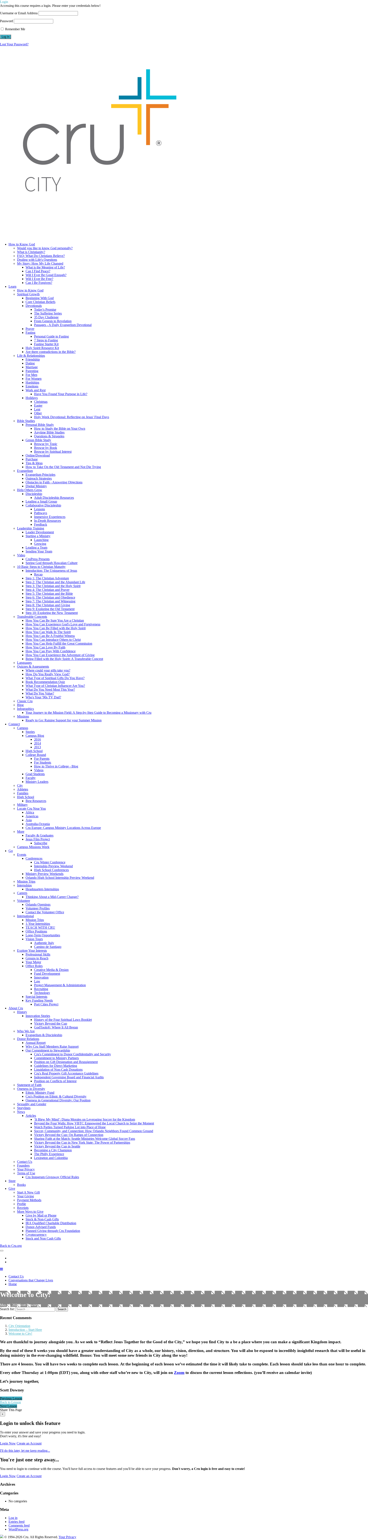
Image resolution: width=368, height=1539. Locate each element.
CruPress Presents (38, 559)
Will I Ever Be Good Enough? (46, 275)
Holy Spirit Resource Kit (42, 348)
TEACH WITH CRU (40, 927)
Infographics (25, 709)
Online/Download (38, 455)
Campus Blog (35, 735)
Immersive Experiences (49, 517)
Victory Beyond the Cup (50, 1023)
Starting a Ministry (38, 536)
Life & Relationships (31, 355)
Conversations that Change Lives (31, 1280)
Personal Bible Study (40, 424)
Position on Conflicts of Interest (55, 1081)
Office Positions (36, 931)
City (20, 785)
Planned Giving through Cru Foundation (53, 1231)
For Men (31, 375)
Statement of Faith (29, 1085)
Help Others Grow (29, 490)
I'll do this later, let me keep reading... (25, 1450)
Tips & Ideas (34, 463)
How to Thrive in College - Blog (56, 766)
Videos (38, 770)
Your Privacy (26, 1169)
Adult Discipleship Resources (54, 497)
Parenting (32, 371)
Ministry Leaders (37, 781)
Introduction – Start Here (25, 1330)
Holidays (32, 398)
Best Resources (36, 801)
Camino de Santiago (47, 947)
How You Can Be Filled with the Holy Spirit (56, 628)
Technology (42, 993)
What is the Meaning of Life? (45, 267)
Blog (20, 705)
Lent (37, 409)
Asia (29, 820)
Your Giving (25, 1196)
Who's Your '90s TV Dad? (43, 697)
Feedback (40, 524)
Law (37, 981)
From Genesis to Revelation (53, 321)
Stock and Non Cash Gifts (43, 1238)
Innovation (41, 977)
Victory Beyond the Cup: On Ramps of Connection (68, 1135)
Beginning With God (40, 298)
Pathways (40, 513)
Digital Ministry (36, 486)
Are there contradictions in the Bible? (51, 352)
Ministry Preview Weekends (44, 874)
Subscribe (40, 843)
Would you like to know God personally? (45, 248)
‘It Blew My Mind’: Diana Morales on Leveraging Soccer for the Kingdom (84, 1119)
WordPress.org (18, 1529)
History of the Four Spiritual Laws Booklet (63, 1019)
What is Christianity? (31, 252)
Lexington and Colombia (51, 1158)
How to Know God (30, 290)
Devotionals (34, 306)
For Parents (41, 758)
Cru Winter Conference (49, 862)
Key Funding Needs (39, 1000)
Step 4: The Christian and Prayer (47, 590)
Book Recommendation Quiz (45, 682)
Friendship (33, 359)
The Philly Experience (49, 1154)
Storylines (23, 1108)
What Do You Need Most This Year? (50, 689)
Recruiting (41, 989)
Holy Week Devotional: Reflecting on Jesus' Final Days (71, 417)
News (21, 1112)
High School (34, 751)
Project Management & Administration (60, 985)
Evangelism (25, 471)
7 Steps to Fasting (46, 340)
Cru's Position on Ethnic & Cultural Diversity (56, 1096)
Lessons (39, 509)
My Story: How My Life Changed (40, 263)
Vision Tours (34, 939)
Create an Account (29, 1443)
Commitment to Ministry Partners (56, 1058)
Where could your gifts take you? (48, 670)
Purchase (32, 459)
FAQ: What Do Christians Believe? (41, 256)
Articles (31, 1115)
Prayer (30, 329)
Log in (13, 1518)
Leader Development (40, 532)
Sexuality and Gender (31, 1104)
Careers (22, 893)
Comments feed (19, 1525)
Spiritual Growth (28, 294)
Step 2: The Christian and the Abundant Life (55, 582)
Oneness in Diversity (31, 1089)
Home (13, 1284)
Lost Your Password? (14, 44)
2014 (37, 743)
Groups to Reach (37, 958)
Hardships (32, 382)
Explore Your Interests (32, 950)
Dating (30, 363)
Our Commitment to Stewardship (48, 1050)
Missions (23, 716)
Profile (21, 1204)
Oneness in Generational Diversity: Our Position (58, 1100)
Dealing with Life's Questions (37, 259)
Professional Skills (38, 954)
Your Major (33, 962)
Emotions (32, 386)
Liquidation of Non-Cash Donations (58, 1069)
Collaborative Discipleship (43, 505)
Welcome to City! (20, 1333)
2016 (37, 739)
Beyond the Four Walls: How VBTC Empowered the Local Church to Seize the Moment (94, 1123)
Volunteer (23, 900)
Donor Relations (28, 1039)
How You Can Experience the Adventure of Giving (60, 655)
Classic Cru (25, 701)
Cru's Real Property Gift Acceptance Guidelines (66, 1073)
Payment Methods (29, 1200)
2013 (37, 747)
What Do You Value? (40, 693)
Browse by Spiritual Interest (53, 451)
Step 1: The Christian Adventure (47, 578)
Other (38, 413)
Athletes (22, 789)
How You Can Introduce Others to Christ (53, 639)
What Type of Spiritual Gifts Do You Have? (55, 678)
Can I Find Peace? (38, 271)
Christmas (40, 401)
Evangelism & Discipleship (44, 1035)
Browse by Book (45, 448)
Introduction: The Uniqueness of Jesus (51, 570)
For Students (42, 762)
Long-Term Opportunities (43, 935)
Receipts (23, 1208)
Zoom (179, 1372)
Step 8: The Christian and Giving (48, 605)
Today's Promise (45, 309)
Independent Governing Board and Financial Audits (69, 1077)
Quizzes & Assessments (33, 666)
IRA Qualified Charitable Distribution (51, 1223)
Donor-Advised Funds (41, 1227)
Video (21, 555)
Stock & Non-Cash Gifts (42, 1219)
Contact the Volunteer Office (45, 912)
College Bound (36, 755)
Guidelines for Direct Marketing (55, 1066)
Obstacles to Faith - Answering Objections (54, 482)
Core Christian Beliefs (40, 302)
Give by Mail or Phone (41, 1215)
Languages (24, 662)
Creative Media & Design (51, 970)
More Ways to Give (30, 1211)
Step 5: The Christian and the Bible (49, 593)
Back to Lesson (10, 1402)
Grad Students (35, 774)
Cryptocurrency (36, 1234)
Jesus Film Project (38, 839)
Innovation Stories (38, 1016)
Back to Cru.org (11, 1245)
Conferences (34, 858)
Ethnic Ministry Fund (40, 1092)
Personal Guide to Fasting (51, 336)
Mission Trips (26, 881)
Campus (22, 728)
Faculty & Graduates (39, 835)
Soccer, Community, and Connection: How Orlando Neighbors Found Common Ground (93, 1131)
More (20, 831)
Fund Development (47, 973)
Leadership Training (30, 528)
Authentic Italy (44, 943)
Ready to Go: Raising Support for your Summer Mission (64, 720)
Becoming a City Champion (53, 1150)
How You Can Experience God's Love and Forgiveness (63, 624)
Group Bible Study (38, 440)
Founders (23, 1165)
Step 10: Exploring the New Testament (52, 613)
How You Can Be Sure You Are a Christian (55, 620)
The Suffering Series (48, 313)
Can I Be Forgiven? (39, 282)
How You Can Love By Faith (45, 647)
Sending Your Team (39, 551)
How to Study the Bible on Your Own (59, 428)
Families (22, 793)
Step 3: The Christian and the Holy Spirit (53, 586)
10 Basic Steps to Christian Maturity (41, 567)
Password (6, 21)
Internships (24, 885)
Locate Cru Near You (31, 808)
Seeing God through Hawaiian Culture (52, 563)
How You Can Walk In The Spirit (48, 632)
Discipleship (34, 494)
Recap (38, 574)
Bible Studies (26, 421)
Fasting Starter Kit (46, 344)
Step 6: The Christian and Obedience (50, 597)
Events (21, 854)
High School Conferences (51, 870)
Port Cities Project (46, 1004)
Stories (30, 732)
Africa (30, 812)
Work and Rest (36, 390)
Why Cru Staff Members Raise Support (52, 1046)
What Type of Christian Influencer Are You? (55, 686)
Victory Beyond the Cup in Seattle (57, 1146)
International (25, 916)
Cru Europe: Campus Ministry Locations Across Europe (63, 828)
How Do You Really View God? (48, 674)
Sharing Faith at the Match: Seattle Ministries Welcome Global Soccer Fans (84, 1138)
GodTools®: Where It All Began (56, 1027)
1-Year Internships (38, 923)
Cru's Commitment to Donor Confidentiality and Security (72, 1054)
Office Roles (34, 966)
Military (22, 804)
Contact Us (24, 1161)
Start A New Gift (28, 1192)
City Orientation (19, 1326)
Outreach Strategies (39, 478)
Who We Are (26, 1031)
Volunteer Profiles (38, 908)
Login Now (8, 1443)
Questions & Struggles (49, 436)
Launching (41, 540)
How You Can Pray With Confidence (51, 651)
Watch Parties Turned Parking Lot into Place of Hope (70, 1127)
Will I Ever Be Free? (39, 279)
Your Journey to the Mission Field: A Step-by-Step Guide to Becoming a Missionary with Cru (88, 712)
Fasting (30, 332)
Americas (32, 816)
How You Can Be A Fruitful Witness (50, 636)
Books (21, 1185)
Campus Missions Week (33, 847)
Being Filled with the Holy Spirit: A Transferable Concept (64, 659)
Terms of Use (26, 1173)
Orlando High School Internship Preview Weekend (60, 877)
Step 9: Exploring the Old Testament (50, 609)
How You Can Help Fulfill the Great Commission (59, 643)
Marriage (32, 367)
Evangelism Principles (40, 474)
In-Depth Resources (47, 520)
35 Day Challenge (46, 317)
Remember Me (14, 29)
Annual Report (36, 1042)
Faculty (31, 778)
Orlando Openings (38, 904)
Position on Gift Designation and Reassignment (66, 1062)
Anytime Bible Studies (49, 432)
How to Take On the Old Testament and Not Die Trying (63, 467)
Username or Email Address (19, 13)
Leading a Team (36, 547)
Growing (40, 543)
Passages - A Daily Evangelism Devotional (63, 325)
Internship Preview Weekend (53, 866)
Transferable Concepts (32, 616)
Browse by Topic (45, 444)
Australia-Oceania (38, 824)
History (22, 1012)
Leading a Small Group (41, 501)
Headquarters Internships (42, 889)
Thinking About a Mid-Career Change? (52, 897)
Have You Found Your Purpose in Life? (60, 394)
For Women (34, 378)
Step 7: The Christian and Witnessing (50, 601)
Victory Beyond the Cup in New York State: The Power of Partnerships (82, 1142)
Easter (38, 405)
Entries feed (16, 1521)
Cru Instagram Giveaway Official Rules (52, 1177)
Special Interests (36, 996)
